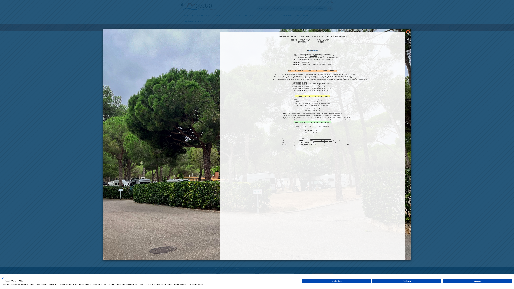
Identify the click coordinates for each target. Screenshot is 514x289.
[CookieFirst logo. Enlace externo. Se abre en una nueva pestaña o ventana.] (3, 278)
